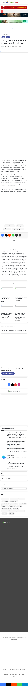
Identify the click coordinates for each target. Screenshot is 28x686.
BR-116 (21, 498)
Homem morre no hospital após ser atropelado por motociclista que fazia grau (7, 298)
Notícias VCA (14, 46)
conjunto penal (10, 226)
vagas (4, 513)
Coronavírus (14, 501)
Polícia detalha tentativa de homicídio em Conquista (21, 297)
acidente (5, 498)
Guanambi (14, 503)
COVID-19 (5, 503)
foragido (7, 229)
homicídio (22, 503)
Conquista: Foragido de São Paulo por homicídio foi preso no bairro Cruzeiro (7, 315)
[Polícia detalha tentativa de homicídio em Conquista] (21, 290)
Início (3, 34)
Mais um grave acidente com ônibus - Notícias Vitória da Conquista (16, 449)
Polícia (8, 37)
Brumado (5, 501)
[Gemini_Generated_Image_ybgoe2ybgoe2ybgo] (14, 21)
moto (19, 506)
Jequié (12, 506)
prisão (15, 508)
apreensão (13, 498)
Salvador (5, 511)
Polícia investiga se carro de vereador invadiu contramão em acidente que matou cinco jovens (21, 316)
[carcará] (14, 29)
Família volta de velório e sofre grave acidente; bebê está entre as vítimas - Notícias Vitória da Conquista (16, 434)
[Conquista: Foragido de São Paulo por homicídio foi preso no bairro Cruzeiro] (7, 308)
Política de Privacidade (9, 674)
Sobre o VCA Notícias (19, 674)
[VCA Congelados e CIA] (14, 7)
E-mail (3, 356)
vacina (12, 511)
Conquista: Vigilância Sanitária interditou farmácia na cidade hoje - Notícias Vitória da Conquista (15, 463)
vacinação (20, 511)
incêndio (5, 506)
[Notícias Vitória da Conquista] (12, 2)
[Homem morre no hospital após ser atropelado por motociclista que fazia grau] (7, 290)
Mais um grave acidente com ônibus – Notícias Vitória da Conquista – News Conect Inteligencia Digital (16, 443)
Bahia (7, 34)
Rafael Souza (10, 455)
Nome (3, 349)
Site (2, 362)
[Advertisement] (14, 208)
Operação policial (18, 229)
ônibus (11, 513)
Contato (14, 676)
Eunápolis (20, 226)
